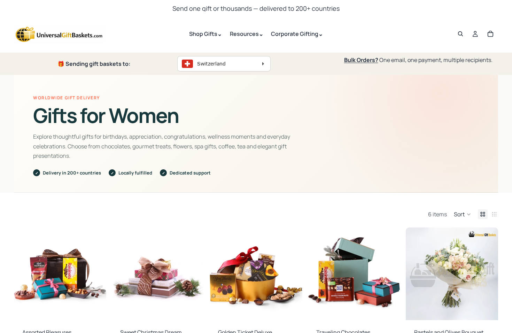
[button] (462, 214)
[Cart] (490, 33)
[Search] (460, 33)
